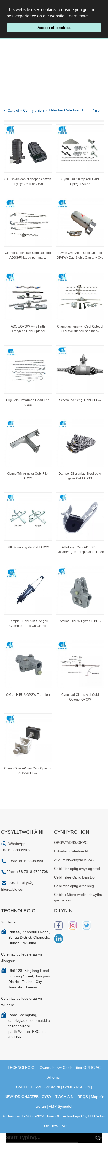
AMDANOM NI (48, 1087)
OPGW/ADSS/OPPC (71, 842)
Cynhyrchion (33, 110)
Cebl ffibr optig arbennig (74, 886)
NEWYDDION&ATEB (21, 1097)
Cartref (13, 110)
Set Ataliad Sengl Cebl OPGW (80, 400)
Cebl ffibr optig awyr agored (77, 868)
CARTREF (24, 1087)
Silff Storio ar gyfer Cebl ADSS (28, 547)
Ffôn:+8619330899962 (27, 861)
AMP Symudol (60, 1106)
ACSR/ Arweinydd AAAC (74, 860)
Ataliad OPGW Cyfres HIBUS (80, 621)
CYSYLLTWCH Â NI (58, 1097)
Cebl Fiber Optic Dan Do (74, 877)
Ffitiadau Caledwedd (66, 110)
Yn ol (96, 111)
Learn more (77, 16)
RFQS (83, 1097)
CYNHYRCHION (76, 1087)
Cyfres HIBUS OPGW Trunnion (28, 695)
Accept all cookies (54, 27)
